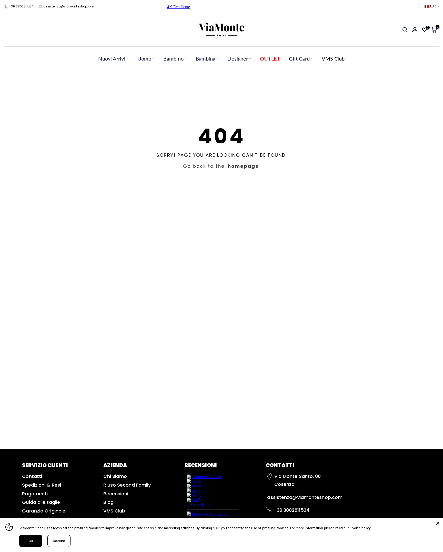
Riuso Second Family (127, 485)
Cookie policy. (360, 528)
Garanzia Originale (43, 511)
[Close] (437, 523)
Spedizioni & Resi (41, 485)
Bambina (206, 58)
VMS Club (333, 58)
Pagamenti (35, 493)
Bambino (173, 58)
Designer (237, 58)
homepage (243, 166)
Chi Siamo (115, 476)
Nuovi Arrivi (111, 58)
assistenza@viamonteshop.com (69, 6)
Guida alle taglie (41, 502)
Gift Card (299, 58)
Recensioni (115, 493)
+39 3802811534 (21, 6)
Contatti (32, 476)
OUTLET (270, 58)
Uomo (144, 58)
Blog (108, 502)
